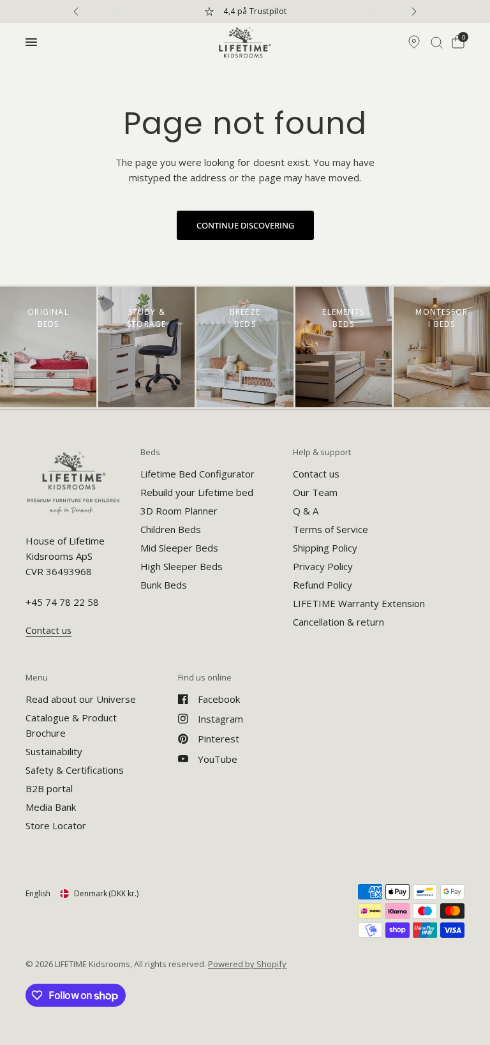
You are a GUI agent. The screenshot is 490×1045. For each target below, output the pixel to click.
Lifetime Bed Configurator (197, 473)
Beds (150, 452)
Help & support (322, 452)
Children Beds (170, 529)
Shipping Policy (325, 547)
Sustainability (54, 751)
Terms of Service (330, 529)
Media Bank (51, 807)
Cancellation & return (338, 621)
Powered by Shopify (247, 964)
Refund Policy (322, 584)
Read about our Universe (81, 699)
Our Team (315, 492)
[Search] (436, 42)
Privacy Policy (323, 566)
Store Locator (56, 825)
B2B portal (49, 788)
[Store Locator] (414, 42)
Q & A (305, 510)
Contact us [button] (48, 630)
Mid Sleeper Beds (179, 547)
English (38, 893)
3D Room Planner (179, 510)
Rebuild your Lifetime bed (196, 492)
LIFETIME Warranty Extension (359, 603)
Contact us (316, 473)
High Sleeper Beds (181, 566)
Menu (37, 677)
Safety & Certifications (75, 769)
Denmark (106, 893)
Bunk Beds (163, 584)
